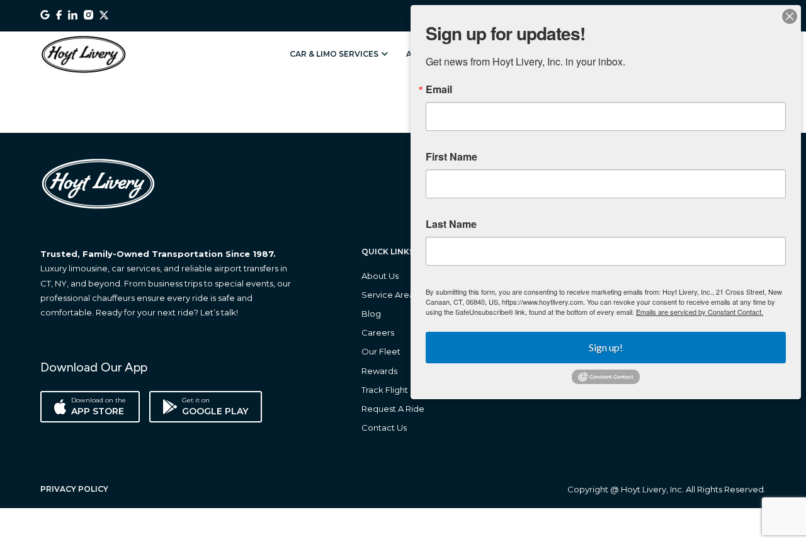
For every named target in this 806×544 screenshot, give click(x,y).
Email (439, 89)
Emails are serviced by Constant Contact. (699, 312)
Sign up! (606, 347)
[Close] (789, 16)
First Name (451, 157)
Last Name (451, 224)
